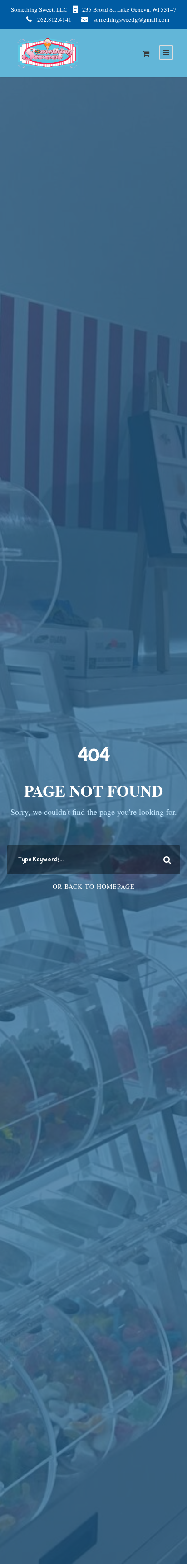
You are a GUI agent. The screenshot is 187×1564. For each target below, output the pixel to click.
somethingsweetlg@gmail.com (131, 19)
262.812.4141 (54, 19)
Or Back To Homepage (94, 886)
